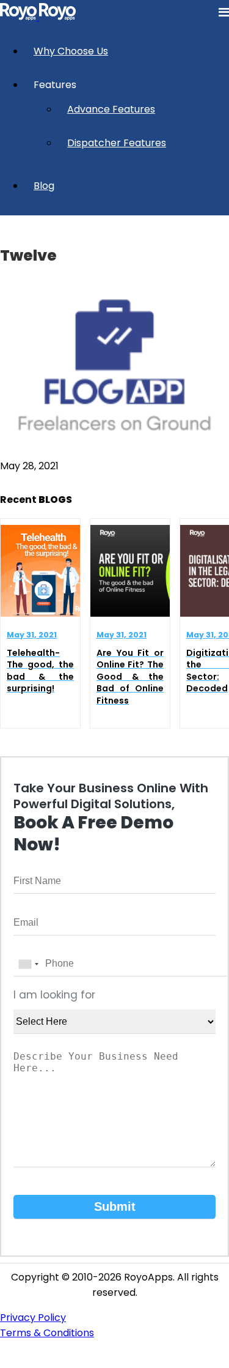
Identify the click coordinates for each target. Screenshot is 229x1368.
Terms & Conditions (47, 1333)
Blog (44, 186)
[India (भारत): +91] (28, 964)
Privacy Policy (33, 1317)
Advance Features (111, 109)
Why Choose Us (71, 51)
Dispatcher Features (116, 143)
